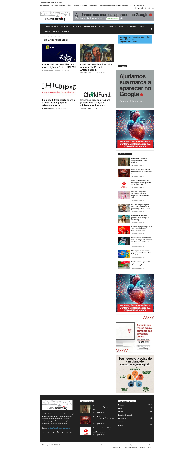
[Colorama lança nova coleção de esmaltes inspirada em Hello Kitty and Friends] (124, 195)
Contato (140, 5)
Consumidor (122, 418)
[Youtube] (152, 8)
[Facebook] (131, 8)
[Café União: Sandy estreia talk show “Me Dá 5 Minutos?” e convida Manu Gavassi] (124, 173)
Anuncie (132, 5)
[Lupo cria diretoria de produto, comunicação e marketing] (124, 219)
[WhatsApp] (149, 8)
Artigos (76, 26)
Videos (121, 26)
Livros (141, 26)
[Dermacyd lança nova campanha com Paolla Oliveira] (124, 162)
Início (43, 36)
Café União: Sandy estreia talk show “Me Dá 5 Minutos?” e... (141, 172)
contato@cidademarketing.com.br (59, 428)
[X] (145, 8)
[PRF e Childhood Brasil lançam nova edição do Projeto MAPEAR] (59, 53)
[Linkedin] (138, 8)
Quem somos (44, 5)
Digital (120, 408)
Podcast (111, 26)
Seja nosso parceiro (80, 5)
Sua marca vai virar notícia (61, 5)
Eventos (47, 31)
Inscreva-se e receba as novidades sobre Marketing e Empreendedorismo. (135, 39)
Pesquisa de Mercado (125, 415)
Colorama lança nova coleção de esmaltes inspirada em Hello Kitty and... (140, 195)
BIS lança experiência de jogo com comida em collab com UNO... (141, 253)
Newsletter (93, 5)
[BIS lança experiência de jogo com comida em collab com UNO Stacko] (124, 254)
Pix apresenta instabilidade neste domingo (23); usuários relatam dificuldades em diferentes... (141, 241)
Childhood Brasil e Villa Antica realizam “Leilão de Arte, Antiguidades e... (96, 67)
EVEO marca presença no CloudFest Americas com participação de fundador (140, 207)
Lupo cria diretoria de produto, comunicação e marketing (140, 218)
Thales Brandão (47, 70)
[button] (151, 28)
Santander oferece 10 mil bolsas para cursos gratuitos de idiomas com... (141, 183)
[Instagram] (135, 8)
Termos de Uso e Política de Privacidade (113, 5)
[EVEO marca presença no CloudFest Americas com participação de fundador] (124, 208)
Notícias (64, 26)
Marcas (120, 425)
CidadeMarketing (50, 26)
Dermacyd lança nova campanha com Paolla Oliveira (139, 161)
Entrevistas (131, 26)
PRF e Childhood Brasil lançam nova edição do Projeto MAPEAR (59, 66)
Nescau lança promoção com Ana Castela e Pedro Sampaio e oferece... (141, 229)
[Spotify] (142, 8)
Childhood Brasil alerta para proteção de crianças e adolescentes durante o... (95, 103)
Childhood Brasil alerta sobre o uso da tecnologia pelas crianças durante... (58, 103)
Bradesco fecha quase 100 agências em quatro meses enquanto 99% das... (141, 264)
